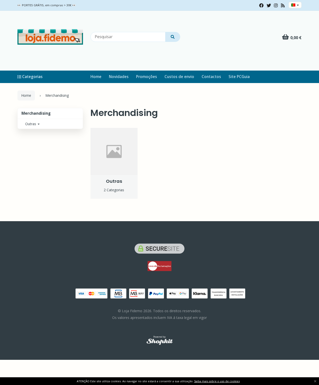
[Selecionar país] (295, 5)
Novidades (119, 76)
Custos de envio (179, 76)
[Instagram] (275, 5)
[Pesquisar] (172, 37)
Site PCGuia (239, 76)
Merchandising (36, 113)
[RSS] (282, 5)
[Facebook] (261, 5)
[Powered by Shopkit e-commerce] (160, 341)
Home (95, 76)
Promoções (146, 76)
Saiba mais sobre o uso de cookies (217, 381)
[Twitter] (269, 5)
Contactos (211, 76)
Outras (31, 123)
